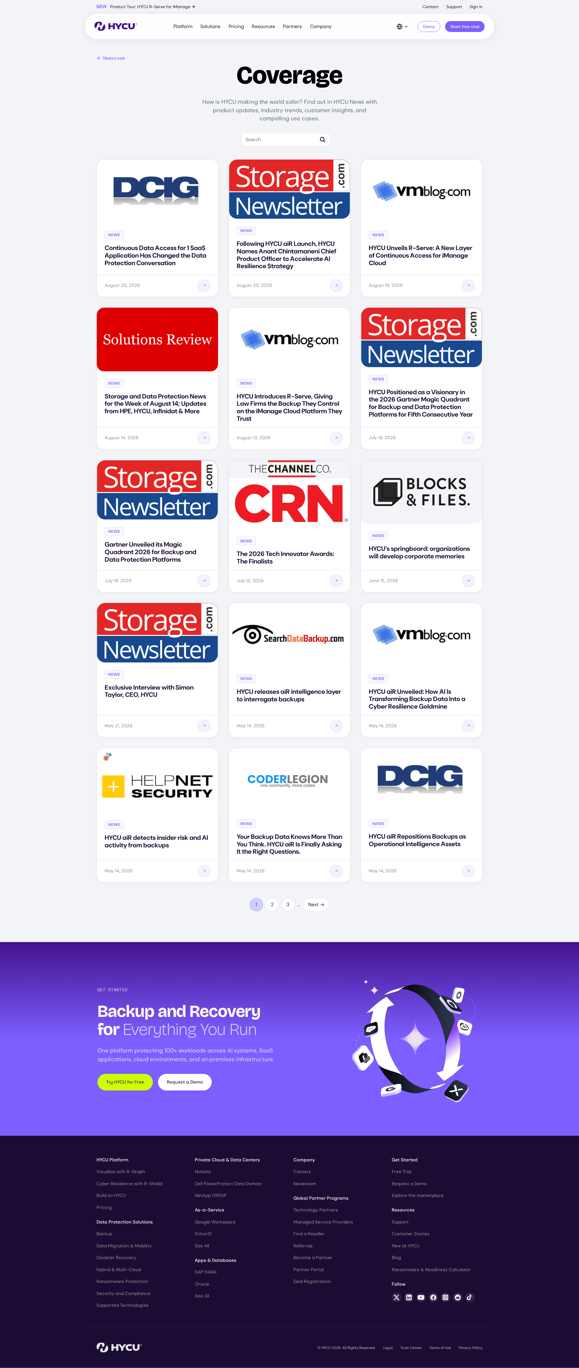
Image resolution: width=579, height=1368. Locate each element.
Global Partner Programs (321, 1198)
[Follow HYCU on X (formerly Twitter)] (396, 1297)
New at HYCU (405, 1246)
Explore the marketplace (418, 1195)
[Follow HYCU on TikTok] (470, 1297)
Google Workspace (215, 1222)
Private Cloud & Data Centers (227, 1160)
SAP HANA (206, 1272)
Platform (182, 26)
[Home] (115, 27)
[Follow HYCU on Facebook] (433, 1297)
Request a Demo (185, 1082)
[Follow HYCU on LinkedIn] (409, 1297)
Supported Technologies (122, 1305)
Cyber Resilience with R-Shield (129, 1184)
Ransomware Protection (122, 1281)
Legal (388, 1347)
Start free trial (465, 26)
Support (454, 6)
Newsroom (114, 58)
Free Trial (401, 1172)
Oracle (202, 1284)
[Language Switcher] (403, 27)
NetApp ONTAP (210, 1195)
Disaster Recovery (116, 1258)
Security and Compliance (123, 1293)
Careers (302, 1172)
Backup (104, 1234)
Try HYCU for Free (125, 1082)
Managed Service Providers (323, 1222)
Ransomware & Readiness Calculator (431, 1270)
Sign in (476, 6)
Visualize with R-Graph (120, 1172)
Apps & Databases (215, 1260)
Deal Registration (312, 1281)
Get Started (405, 1160)
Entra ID (203, 1234)
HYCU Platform (112, 1160)
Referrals (303, 1246)
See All (202, 1246)
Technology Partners (315, 1210)
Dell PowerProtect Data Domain (228, 1184)
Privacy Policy (470, 1347)
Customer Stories (410, 1234)
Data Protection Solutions (124, 1222)
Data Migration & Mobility (124, 1246)
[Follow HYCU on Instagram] (445, 1297)
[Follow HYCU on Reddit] (458, 1297)
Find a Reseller (308, 1234)
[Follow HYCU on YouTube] (421, 1297)
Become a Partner (312, 1258)
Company (321, 26)
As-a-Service (209, 1210)
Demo (429, 26)
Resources (263, 26)
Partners (292, 26)
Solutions (210, 26)
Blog (396, 1258)
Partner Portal (308, 1270)
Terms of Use (440, 1347)
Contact (430, 6)
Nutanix (203, 1172)
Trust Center (411, 1347)
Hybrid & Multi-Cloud (118, 1270)
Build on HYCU (111, 1195)
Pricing (236, 26)
